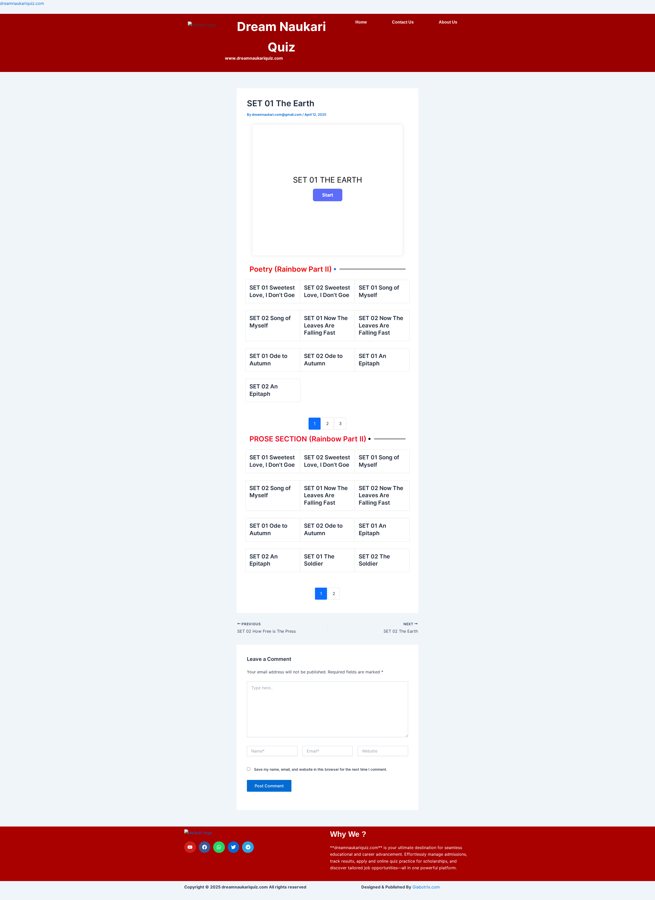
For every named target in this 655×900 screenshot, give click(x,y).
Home (361, 22)
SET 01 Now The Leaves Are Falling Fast (326, 325)
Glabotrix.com (426, 887)
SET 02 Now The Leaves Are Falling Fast (381, 325)
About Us (448, 22)
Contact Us (403, 22)
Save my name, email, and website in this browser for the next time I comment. (320, 769)
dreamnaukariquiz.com (22, 3)
